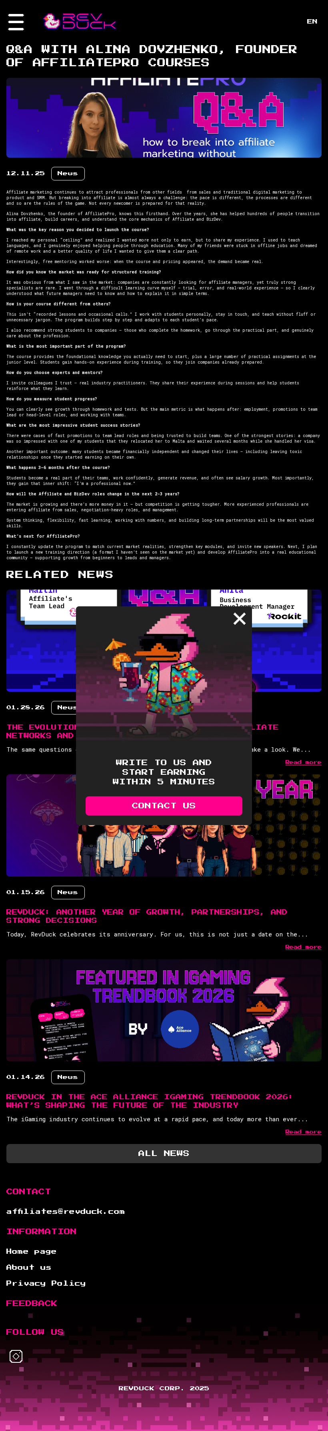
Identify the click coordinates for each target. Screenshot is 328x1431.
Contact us (164, 806)
